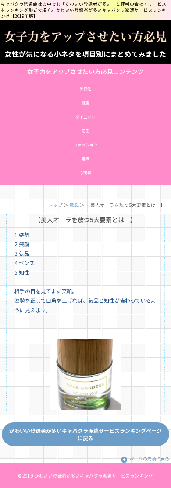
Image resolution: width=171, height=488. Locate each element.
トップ (55, 205)
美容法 (85, 89)
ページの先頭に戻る (149, 459)
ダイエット (85, 117)
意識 (85, 159)
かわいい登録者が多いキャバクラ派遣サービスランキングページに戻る (85, 434)
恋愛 (85, 131)
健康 (85, 103)
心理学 (85, 173)
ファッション (85, 145)
